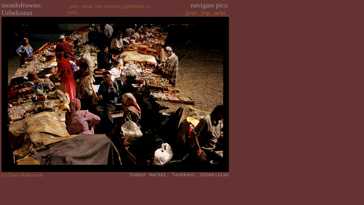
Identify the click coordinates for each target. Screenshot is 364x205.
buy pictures (108, 6)
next (220, 13)
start (74, 6)
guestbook (133, 6)
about (87, 6)
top (205, 13)
